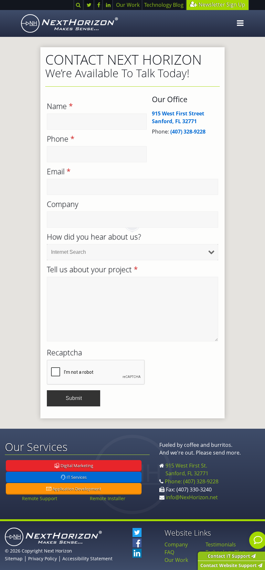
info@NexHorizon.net (192, 497)
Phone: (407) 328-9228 (191, 481)
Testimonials (221, 544)
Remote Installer (107, 498)
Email (59, 171)
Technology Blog (164, 4)
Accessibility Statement (87, 558)
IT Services (76, 477)
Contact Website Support (229, 565)
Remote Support (39, 498)
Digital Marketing (76, 466)
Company (63, 204)
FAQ (169, 552)
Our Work (128, 4)
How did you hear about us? (94, 237)
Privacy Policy (42, 558)
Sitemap (14, 558)
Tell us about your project (92, 269)
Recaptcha (64, 353)
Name (60, 106)
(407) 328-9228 (188, 131)
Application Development (76, 489)
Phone (61, 139)
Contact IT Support (229, 556)
